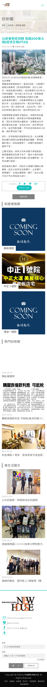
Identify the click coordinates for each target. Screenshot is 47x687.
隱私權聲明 (8, 376)
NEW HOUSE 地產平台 (17, 628)
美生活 (25, 681)
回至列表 (23, 197)
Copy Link (24, 188)
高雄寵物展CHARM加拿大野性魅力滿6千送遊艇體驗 (23, 544)
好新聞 (10, 25)
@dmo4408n (13, 623)
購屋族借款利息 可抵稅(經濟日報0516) (23, 418)
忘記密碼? (41, 660)
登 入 (16, 666)
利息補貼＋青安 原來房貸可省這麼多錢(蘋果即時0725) (23, 455)
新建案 (12, 681)
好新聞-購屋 (20, 47)
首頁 (4, 25)
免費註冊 (31, 666)
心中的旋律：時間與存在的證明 (20, 500)
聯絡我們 (41, 681)
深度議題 (33, 681)
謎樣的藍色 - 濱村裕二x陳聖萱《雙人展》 (23, 580)
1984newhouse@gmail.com (19, 618)
